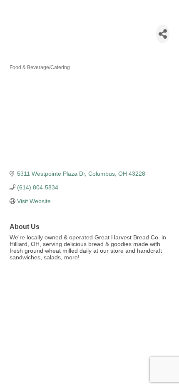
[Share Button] (162, 34)
